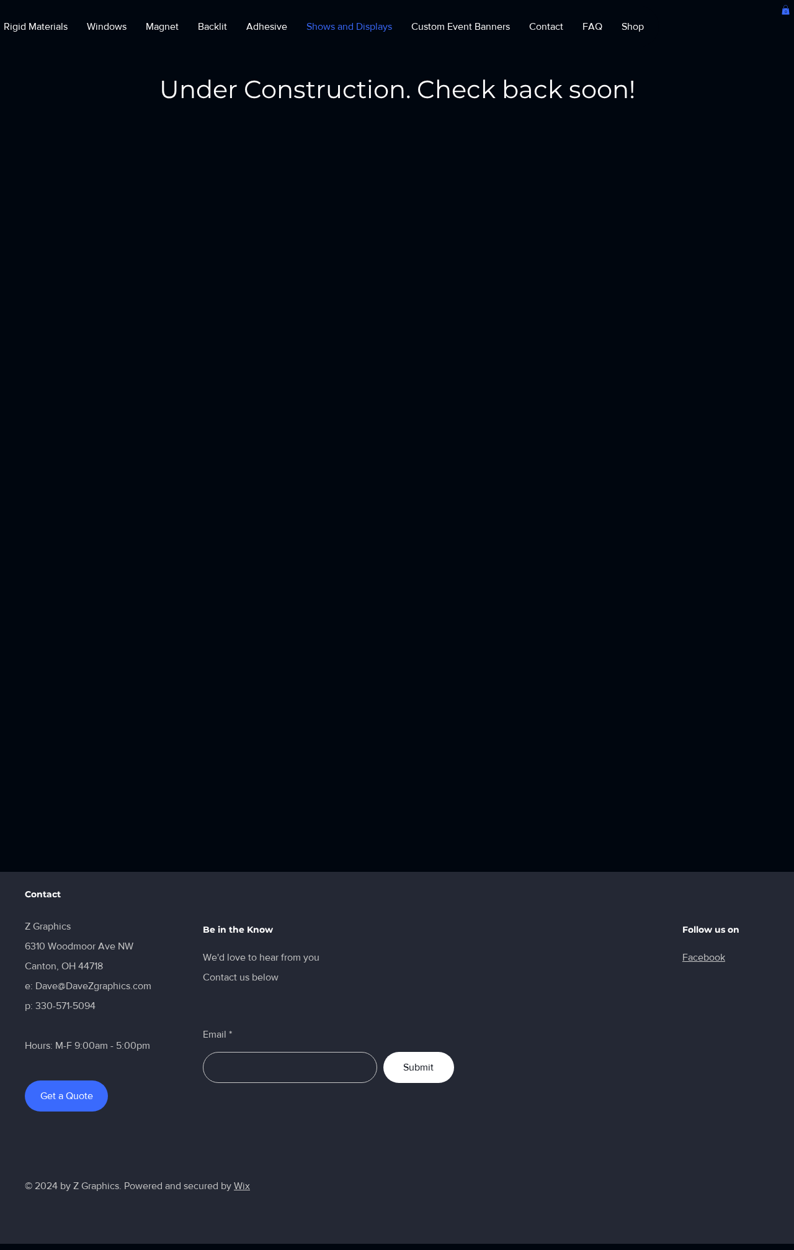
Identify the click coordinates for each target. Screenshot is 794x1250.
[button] (786, 10)
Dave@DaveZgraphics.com (93, 986)
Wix (242, 1185)
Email (214, 1034)
